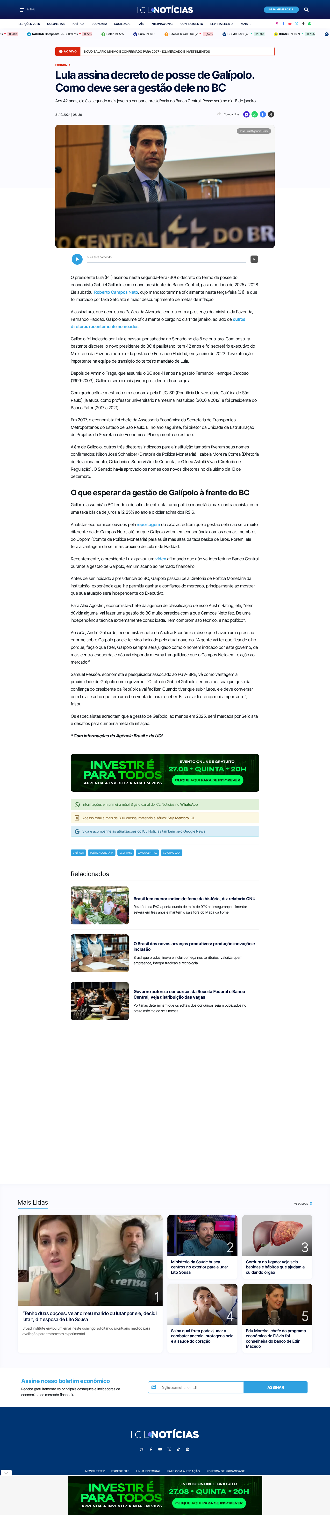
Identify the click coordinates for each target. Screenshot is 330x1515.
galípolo (78, 852)
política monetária (101, 852)
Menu (31, 9)
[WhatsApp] (254, 114)
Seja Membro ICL (281, 9)
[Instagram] (277, 24)
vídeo (160, 558)
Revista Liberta (222, 24)
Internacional (162, 24)
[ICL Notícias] (165, 9)
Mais (244, 24)
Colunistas (56, 24)
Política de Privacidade (226, 1471)
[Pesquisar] (306, 9)
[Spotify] (309, 24)
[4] (202, 1304)
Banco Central (147, 852)
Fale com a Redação (183, 1471)
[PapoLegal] (246, 114)
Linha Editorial (148, 1471)
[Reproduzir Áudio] (77, 259)
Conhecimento (191, 24)
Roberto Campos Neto (116, 292)
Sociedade (122, 24)
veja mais (301, 1203)
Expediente (120, 1471)
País (141, 24)
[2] (202, 1235)
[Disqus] (165, 1100)
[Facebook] (283, 24)
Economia (99, 24)
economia (126, 852)
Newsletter (95, 1471)
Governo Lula (171, 852)
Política (78, 24)
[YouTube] (290, 24)
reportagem (148, 524)
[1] (90, 1260)
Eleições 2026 (29, 24)
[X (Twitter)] (296, 24)
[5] (277, 1304)
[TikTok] (303, 24)
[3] (277, 1235)
